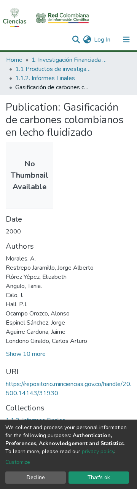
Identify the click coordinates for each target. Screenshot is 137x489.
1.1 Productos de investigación (53, 69)
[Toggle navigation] (126, 39)
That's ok (99, 477)
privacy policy (98, 451)
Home (14, 60)
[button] (87, 39)
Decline (36, 477)
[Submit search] (76, 39)
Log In (102, 39)
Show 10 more (26, 354)
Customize (17, 462)
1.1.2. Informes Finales (45, 78)
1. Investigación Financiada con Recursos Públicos (70, 60)
